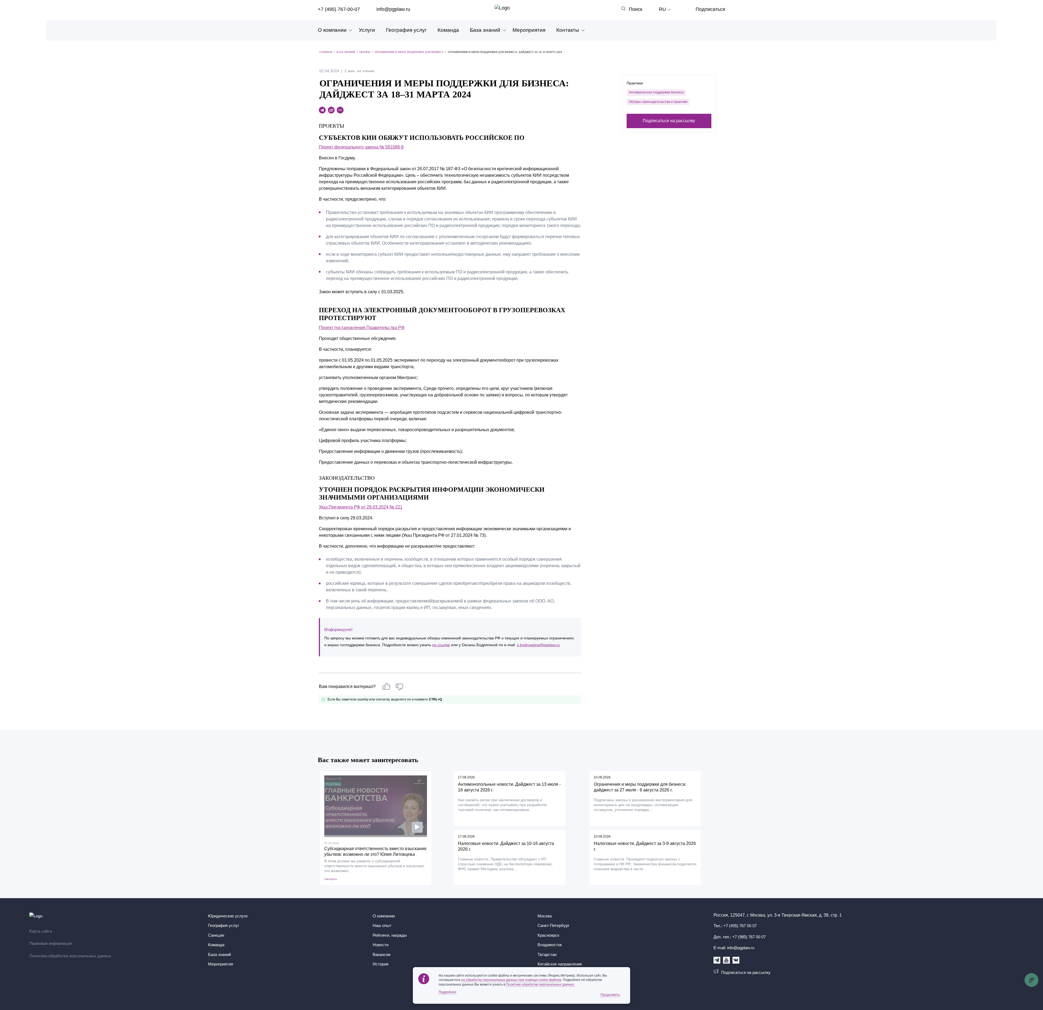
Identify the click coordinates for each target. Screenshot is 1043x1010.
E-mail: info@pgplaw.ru (734, 947)
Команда (448, 30)
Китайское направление (560, 964)
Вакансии (381, 954)
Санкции (216, 935)
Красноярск (548, 935)
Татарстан (547, 954)
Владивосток (550, 944)
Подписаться (710, 9)
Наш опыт (382, 925)
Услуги (367, 30)
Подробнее (447, 992)
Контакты (567, 30)
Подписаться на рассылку (669, 120)
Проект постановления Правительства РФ (361, 327)
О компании (332, 30)
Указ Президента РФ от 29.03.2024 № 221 (361, 507)
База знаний (485, 30)
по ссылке (441, 645)
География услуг (406, 30)
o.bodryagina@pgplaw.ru (538, 645)
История (380, 964)
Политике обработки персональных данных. (540, 984)
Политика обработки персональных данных (70, 956)
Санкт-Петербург (553, 925)
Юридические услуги (227, 916)
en (340, 110)
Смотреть (330, 879)
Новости (380, 944)
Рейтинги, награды (390, 935)
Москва (545, 916)
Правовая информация (50, 943)
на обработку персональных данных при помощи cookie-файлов (511, 980)
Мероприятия (529, 30)
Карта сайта (40, 931)
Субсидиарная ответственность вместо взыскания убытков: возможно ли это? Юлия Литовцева (375, 851)
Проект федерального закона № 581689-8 (361, 147)
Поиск (635, 9)
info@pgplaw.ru (393, 9)
